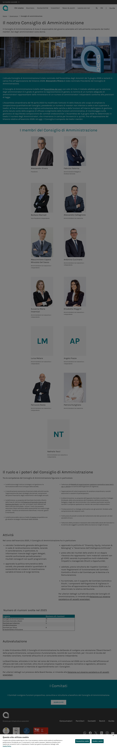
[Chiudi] (113, 735)
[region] (58, 741)
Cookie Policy (7, 746)
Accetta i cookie (98, 741)
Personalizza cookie (82, 741)
